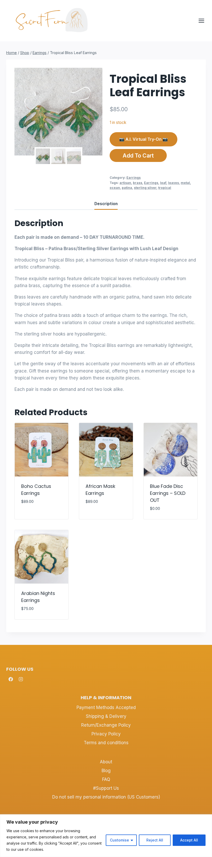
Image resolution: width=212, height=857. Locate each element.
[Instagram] (20, 679)
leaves (173, 183)
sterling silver (145, 188)
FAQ (106, 779)
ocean (115, 188)
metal (185, 183)
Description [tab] (106, 203)
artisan (125, 183)
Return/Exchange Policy (106, 725)
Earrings (133, 178)
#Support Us (106, 788)
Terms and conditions (106, 742)
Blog (106, 770)
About (106, 761)
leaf (163, 183)
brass (137, 183)
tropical (164, 188)
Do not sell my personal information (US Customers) (106, 797)
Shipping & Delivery (106, 716)
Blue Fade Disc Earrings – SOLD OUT (167, 493)
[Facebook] (10, 679)
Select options (102, 517)
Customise (119, 840)
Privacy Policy (106, 733)
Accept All (189, 840)
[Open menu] (204, 20)
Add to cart (138, 155)
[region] (106, 835)
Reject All (154, 840)
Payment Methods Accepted (106, 707)
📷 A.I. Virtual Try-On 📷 (143, 139)
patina (127, 188)
